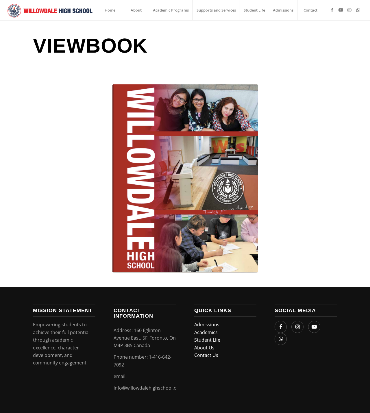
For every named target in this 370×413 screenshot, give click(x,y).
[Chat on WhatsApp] (281, 339)
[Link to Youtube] (340, 9)
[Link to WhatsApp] (358, 9)
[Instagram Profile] (297, 327)
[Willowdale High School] (50, 10)
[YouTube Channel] (314, 327)
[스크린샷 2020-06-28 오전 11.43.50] (185, 178)
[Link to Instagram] (349, 9)
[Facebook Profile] (281, 327)
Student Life (207, 340)
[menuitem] (110, 10)
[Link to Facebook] (332, 9)
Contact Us (206, 355)
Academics (206, 332)
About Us (204, 348)
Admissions (206, 324)
